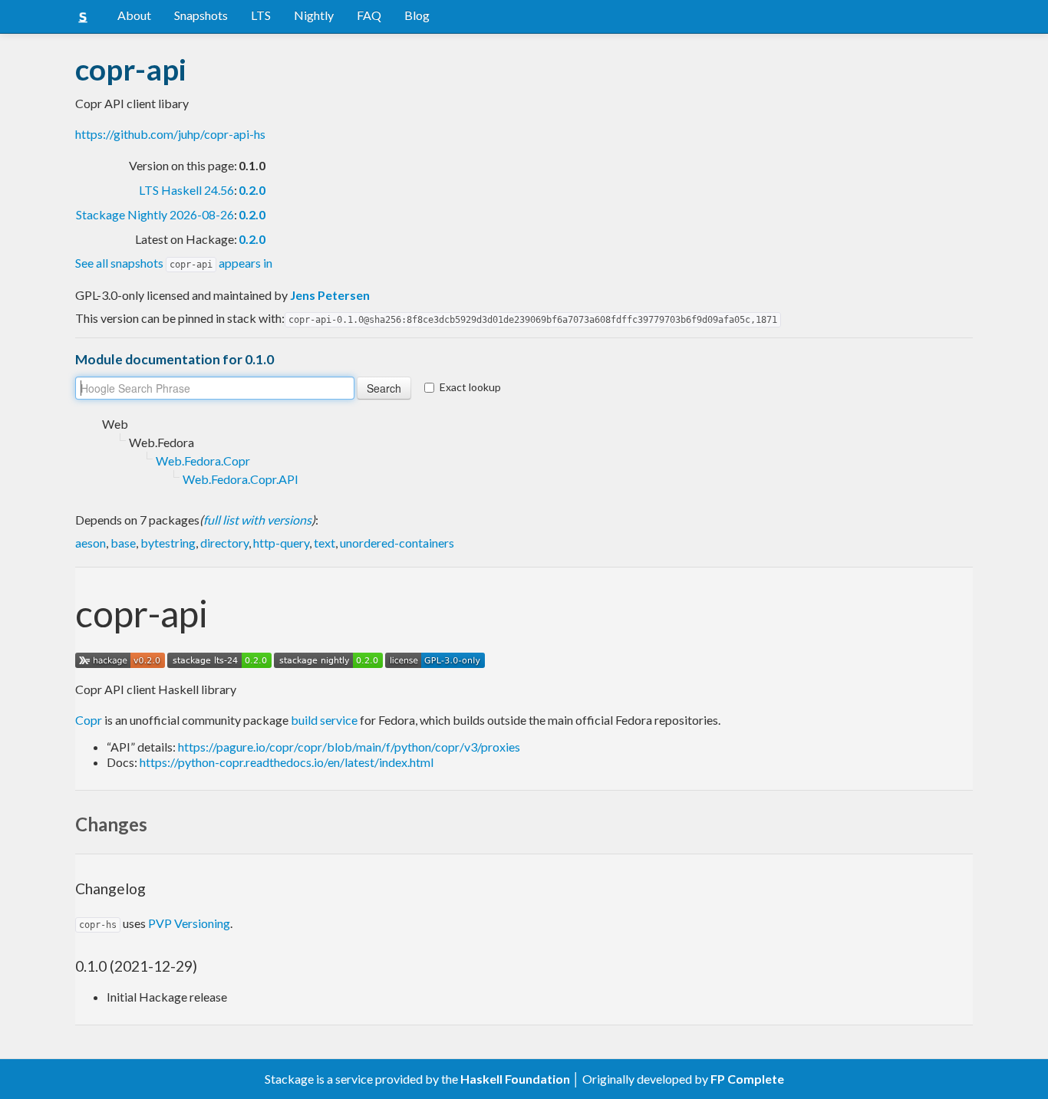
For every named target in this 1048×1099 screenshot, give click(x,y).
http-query (281, 542)
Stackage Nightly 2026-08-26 (155, 214)
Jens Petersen (330, 295)
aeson (90, 542)
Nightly (314, 15)
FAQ (369, 15)
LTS (261, 15)
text (324, 542)
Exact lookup (470, 386)
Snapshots (201, 15)
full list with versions (257, 519)
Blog (417, 15)
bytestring (168, 542)
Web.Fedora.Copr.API (240, 479)
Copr (88, 719)
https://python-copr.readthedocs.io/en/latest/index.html (286, 762)
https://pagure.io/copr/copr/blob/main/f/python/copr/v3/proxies (349, 746)
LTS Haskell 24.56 (186, 190)
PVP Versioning (189, 923)
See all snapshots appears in (173, 262)
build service (324, 719)
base (123, 542)
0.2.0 (252, 190)
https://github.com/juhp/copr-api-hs (170, 134)
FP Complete (747, 1078)
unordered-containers (397, 542)
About (134, 15)
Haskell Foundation (515, 1078)
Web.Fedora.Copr (203, 460)
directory (224, 542)
